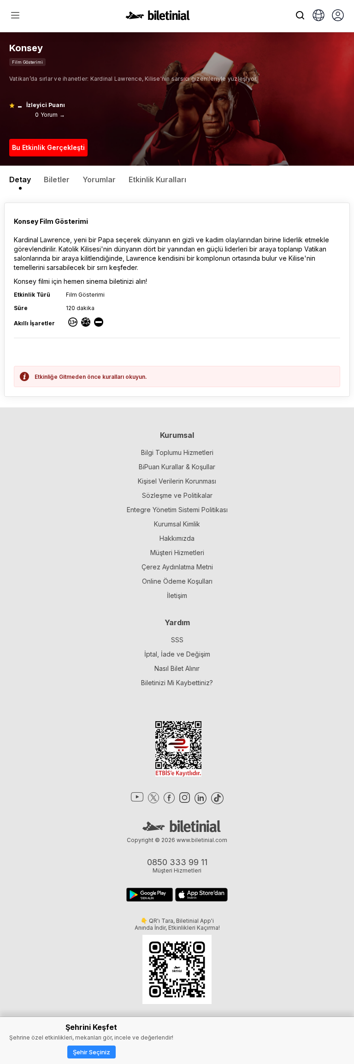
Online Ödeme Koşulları (177, 581)
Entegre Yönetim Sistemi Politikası (177, 510)
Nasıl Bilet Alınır (177, 668)
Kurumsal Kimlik (177, 524)
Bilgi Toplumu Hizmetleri (177, 452)
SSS (177, 640)
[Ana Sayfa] (157, 17)
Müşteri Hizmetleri (177, 552)
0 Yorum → (50, 114)
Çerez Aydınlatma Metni (177, 567)
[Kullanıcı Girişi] (338, 16)
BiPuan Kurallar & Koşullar (177, 467)
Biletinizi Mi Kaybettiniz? (177, 683)
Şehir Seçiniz (91, 1052)
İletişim (177, 595)
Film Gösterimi (27, 62)
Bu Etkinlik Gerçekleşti (48, 147)
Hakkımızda (177, 538)
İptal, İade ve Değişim (177, 654)
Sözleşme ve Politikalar (177, 495)
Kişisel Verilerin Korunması (177, 481)
